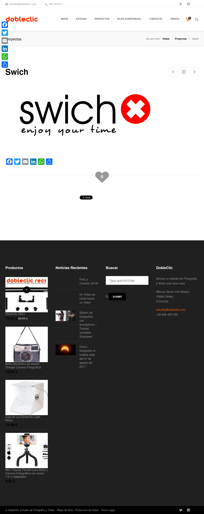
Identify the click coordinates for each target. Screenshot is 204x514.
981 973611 (56, 4)
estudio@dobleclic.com (23, 4)
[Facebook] (5, 25)
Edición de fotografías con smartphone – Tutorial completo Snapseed (88, 324)
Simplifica (194, 72)
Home (166, 38)
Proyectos (181, 38)
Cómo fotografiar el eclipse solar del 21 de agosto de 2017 (87, 357)
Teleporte (173, 72)
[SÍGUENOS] (181, 3)
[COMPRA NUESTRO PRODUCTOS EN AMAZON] (197, 3)
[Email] (5, 41)
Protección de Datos (87, 510)
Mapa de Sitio (65, 510)
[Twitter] (5, 33)
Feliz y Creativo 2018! (88, 281)
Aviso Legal (108, 510)
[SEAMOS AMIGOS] (189, 3)
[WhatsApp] (5, 57)
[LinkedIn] (5, 49)
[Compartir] (5, 65)
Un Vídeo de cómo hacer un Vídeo (87, 298)
